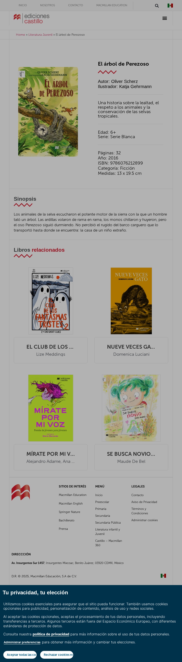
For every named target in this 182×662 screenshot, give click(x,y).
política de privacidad (51, 634)
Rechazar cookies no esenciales (58, 654)
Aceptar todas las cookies (22, 654)
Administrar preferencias (22, 642)
